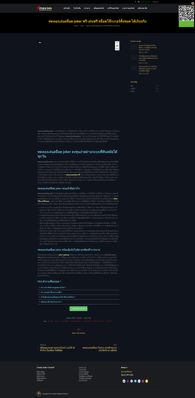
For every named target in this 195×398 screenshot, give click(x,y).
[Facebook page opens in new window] (135, 2)
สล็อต (39, 42)
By (79, 318)
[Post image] (134, 47)
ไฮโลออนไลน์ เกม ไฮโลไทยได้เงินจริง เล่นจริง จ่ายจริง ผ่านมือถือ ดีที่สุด (148, 69)
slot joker (57, 321)
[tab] (78, 287)
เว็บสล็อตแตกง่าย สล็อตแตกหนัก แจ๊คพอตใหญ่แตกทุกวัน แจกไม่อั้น (148, 58)
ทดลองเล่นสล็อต (65, 321)
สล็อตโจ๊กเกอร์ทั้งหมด (99, 321)
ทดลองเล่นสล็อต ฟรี (87, 321)
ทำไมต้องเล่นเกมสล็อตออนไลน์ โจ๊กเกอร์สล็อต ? (58, 297)
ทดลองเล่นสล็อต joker (76, 321)
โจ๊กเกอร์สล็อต (109, 321)
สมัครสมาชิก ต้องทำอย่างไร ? (51, 302)
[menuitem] (66, 8)
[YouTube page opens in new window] (138, 2)
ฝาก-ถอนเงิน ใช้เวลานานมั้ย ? (51, 292)
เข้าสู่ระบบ (155, 2)
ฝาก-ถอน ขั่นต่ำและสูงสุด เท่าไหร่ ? (53, 287)
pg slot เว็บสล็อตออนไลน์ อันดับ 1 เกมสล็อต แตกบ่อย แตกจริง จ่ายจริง (148, 48)
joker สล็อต (50, 321)
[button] (78, 308)
